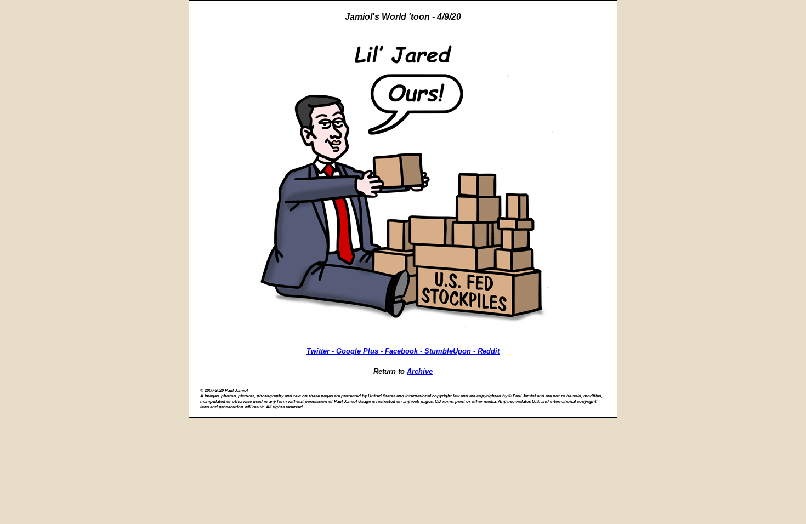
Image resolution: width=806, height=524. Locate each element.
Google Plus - (360, 351)
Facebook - (404, 351)
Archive (420, 371)
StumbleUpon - (451, 351)
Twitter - (321, 351)
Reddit (489, 351)
